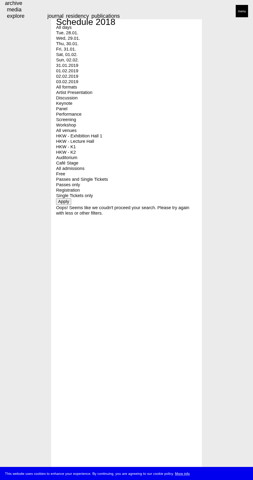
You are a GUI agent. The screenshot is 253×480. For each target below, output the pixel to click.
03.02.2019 (67, 81)
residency (77, 16)
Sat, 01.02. (67, 54)
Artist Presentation (74, 92)
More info (182, 474)
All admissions (70, 168)
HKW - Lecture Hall (75, 141)
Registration (68, 190)
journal (55, 16)
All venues (66, 130)
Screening (66, 119)
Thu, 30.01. (67, 43)
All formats (66, 87)
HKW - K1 (66, 146)
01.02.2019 (67, 70)
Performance (69, 114)
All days (64, 27)
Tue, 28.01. (67, 32)
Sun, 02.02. (67, 59)
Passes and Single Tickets (82, 179)
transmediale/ (19, 11)
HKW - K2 (66, 152)
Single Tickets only (74, 195)
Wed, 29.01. (68, 38)
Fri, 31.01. (66, 49)
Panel (61, 108)
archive (13, 3)
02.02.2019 (67, 76)
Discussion (67, 97)
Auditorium (66, 157)
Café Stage (67, 163)
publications (105, 16)
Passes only (68, 184)
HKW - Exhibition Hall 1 (79, 135)
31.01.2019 (67, 65)
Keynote (64, 103)
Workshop (66, 125)
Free (60, 173)
